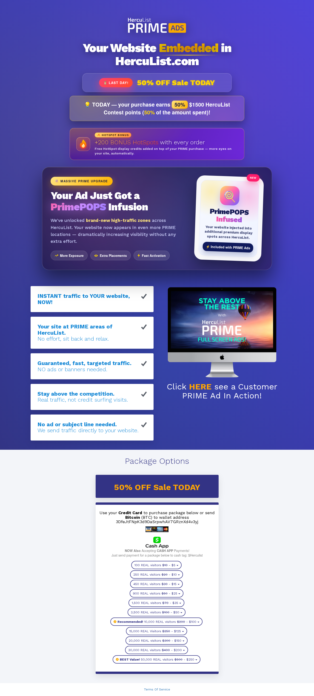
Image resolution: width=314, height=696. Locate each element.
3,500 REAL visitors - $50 (155, 612)
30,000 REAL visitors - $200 (155, 650)
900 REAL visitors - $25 (155, 593)
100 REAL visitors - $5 (154, 565)
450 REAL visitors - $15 (155, 584)
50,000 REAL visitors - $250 (157, 659)
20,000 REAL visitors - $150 (155, 640)
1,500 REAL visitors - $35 (155, 603)
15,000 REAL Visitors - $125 (155, 631)
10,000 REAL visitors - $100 (156, 622)
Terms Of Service (157, 689)
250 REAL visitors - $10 (155, 574)
